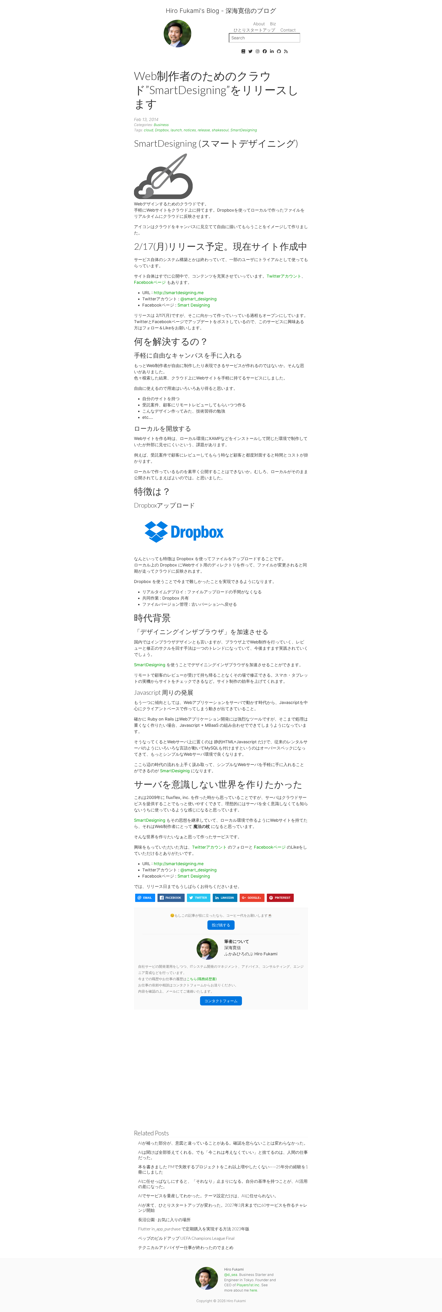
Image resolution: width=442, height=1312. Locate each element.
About (259, 23)
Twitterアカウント (284, 276)
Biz (273, 23)
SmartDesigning (243, 130)
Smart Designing (193, 305)
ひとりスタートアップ (254, 30)
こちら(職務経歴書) (201, 979)
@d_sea (230, 1274)
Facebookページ (150, 282)
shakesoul (220, 130)
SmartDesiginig (175, 770)
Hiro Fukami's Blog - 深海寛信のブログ (221, 10)
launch (176, 130)
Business (161, 125)
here (253, 1290)
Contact (288, 30)
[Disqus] (221, 1067)
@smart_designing (198, 298)
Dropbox (162, 130)
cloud (148, 130)
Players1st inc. (248, 1285)
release (204, 130)
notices (190, 130)
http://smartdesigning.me (179, 292)
